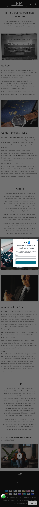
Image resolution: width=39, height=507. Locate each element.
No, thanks (26, 264)
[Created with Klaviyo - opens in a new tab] (19, 267)
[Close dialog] (37, 240)
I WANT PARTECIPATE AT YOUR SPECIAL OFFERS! (25, 263)
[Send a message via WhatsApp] (3, 496)
